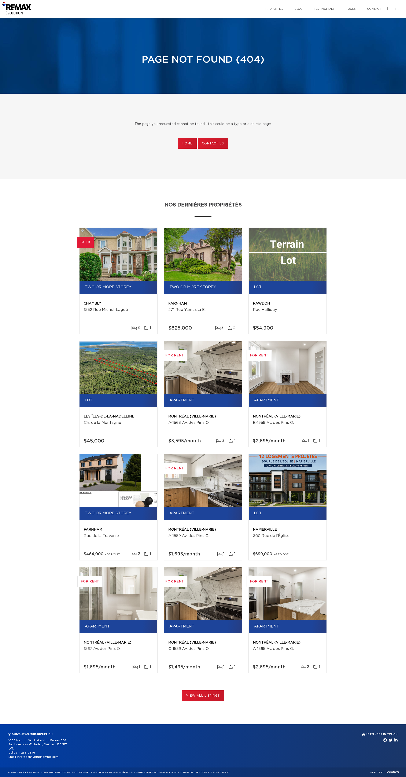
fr (397, 9)
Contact (374, 9)
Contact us (213, 143)
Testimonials (324, 9)
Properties (274, 9)
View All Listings (203, 695)
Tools (351, 9)
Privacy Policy (169, 773)
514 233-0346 (25, 752)
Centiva (392, 772)
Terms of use (190, 773)
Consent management (215, 773)
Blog (298, 9)
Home (187, 143)
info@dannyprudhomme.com (38, 757)
